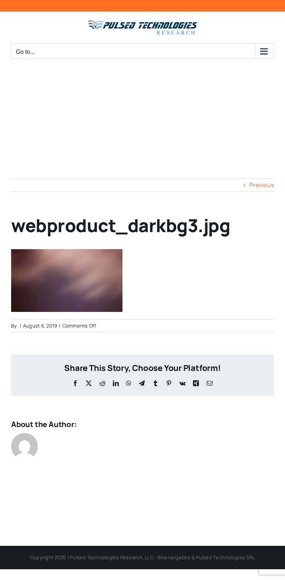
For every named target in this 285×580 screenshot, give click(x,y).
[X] (89, 383)
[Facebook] (75, 383)
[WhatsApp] (128, 383)
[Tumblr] (155, 383)
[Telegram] (142, 383)
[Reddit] (102, 383)
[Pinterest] (169, 383)
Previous (261, 185)
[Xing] (196, 383)
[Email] (210, 383)
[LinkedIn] (116, 383)
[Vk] (182, 383)
